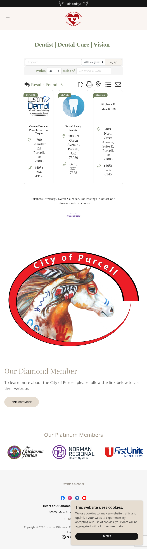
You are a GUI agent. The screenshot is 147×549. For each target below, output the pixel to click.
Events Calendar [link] (73, 484)
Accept (107, 536)
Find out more (21, 402)
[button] (14, 18)
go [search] (115, 62)
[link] (73, 19)
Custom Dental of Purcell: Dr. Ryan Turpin (38, 130)
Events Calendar (68, 198)
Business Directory (43, 198)
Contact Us (106, 198)
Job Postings (89, 198)
